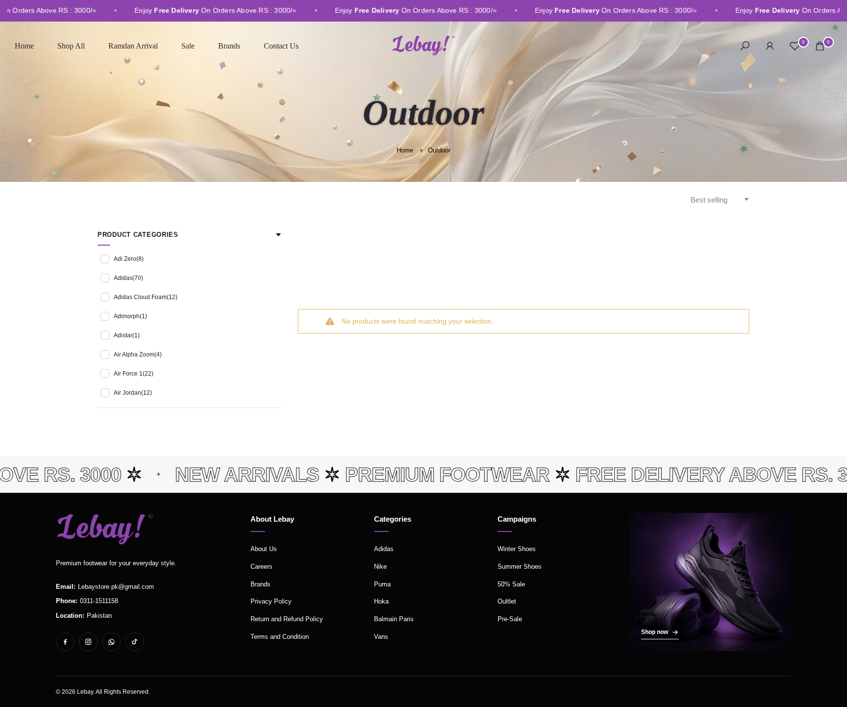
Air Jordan (133, 392)
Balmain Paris (394, 619)
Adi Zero (129, 258)
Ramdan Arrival (133, 46)
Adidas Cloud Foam (145, 297)
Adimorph (130, 316)
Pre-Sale (510, 619)
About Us (263, 549)
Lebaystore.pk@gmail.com (116, 586)
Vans (381, 636)
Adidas (128, 278)
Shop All (71, 46)
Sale (188, 46)
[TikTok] (134, 641)
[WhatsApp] (111, 641)
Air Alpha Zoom (138, 354)
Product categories (138, 234)
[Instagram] (88, 641)
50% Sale (511, 584)
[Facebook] (65, 641)
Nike (380, 566)
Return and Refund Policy (286, 619)
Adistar (127, 335)
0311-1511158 (99, 601)
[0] (794, 45)
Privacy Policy (271, 601)
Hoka (381, 601)
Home (24, 46)
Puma (382, 584)
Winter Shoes (517, 549)
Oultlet (507, 601)
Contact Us (281, 46)
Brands (229, 46)
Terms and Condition (279, 636)
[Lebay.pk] (105, 529)
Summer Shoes (520, 566)
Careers (261, 566)
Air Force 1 (133, 373)
